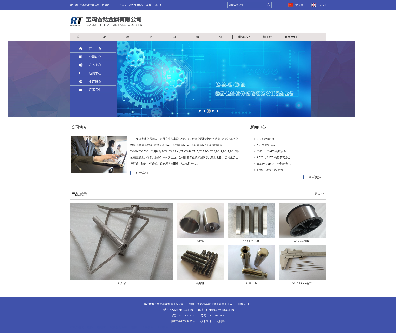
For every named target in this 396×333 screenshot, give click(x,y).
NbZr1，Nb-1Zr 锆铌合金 (271, 151)
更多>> (319, 194)
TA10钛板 (147, 327)
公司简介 (95, 56)
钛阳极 (177, 327)
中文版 (299, 4)
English (322, 4)
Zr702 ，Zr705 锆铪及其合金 (273, 157)
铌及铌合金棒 (118, 327)
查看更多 (315, 177)
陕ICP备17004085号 (183, 321)
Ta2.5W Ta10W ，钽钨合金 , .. (274, 163)
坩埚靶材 (244, 37)
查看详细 (142, 173)
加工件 (267, 37)
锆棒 (90, 327)
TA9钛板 (163, 327)
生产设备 (95, 81)
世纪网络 (219, 321)
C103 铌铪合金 (265, 138)
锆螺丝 (101, 327)
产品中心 (95, 65)
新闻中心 (95, 73)
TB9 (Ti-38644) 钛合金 (270, 169)
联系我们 (291, 37)
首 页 (81, 37)
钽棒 (134, 327)
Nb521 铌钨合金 (266, 145)
